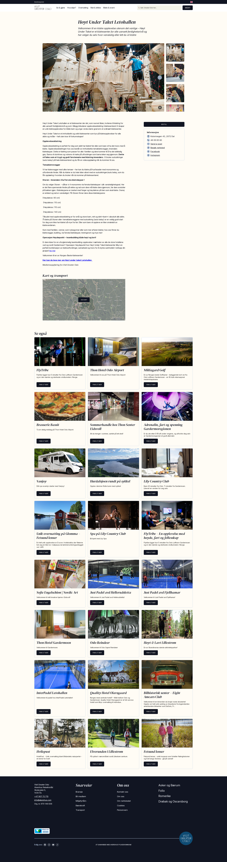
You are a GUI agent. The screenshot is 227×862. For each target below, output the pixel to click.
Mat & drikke (95, 7)
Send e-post (156, 144)
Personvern (122, 810)
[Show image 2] (175, 73)
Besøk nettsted (158, 148)
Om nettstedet (124, 801)
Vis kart (84, 300)
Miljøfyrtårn (81, 801)
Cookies (121, 805)
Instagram (155, 155)
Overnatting (83, 7)
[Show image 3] (175, 93)
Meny (187, 8)
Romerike (164, 796)
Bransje (79, 792)
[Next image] (159, 77)
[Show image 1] (175, 52)
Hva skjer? (71, 7)
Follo (161, 790)
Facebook (155, 151)
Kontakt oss (122, 792)
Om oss (120, 796)
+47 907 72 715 (41, 796)
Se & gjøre (60, 7)
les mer (52, 251)
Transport (80, 810)
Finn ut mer (43, 385)
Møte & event (109, 7)
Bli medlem (81, 796)
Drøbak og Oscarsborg (173, 801)
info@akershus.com (42, 800)
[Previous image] (47, 77)
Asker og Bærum (169, 785)
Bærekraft (80, 805)
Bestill (164, 124)
